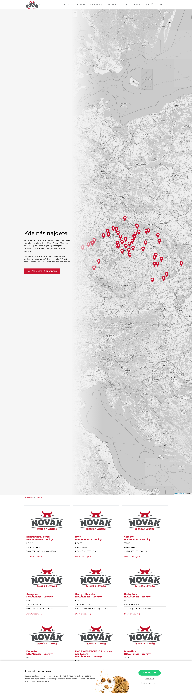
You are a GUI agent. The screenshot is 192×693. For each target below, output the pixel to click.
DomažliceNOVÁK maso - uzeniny (137, 652)
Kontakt (125, 4)
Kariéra (137, 4)
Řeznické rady (96, 4)
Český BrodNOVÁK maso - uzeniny (137, 595)
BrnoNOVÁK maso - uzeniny (88, 538)
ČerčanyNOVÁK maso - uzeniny (137, 538)
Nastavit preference (149, 683)
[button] (75, 12)
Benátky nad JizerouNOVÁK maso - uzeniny (39, 538)
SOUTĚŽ (149, 4)
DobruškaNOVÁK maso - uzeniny (39, 652)
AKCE (66, 4)
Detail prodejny (33, 557)
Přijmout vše (149, 673)
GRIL (161, 4)
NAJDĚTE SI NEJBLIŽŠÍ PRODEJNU (42, 271)
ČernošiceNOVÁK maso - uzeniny (39, 595)
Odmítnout (149, 679)
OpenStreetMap (179, 493)
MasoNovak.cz (29, 497)
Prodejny (112, 4)
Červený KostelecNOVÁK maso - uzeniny (88, 595)
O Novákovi (80, 4)
